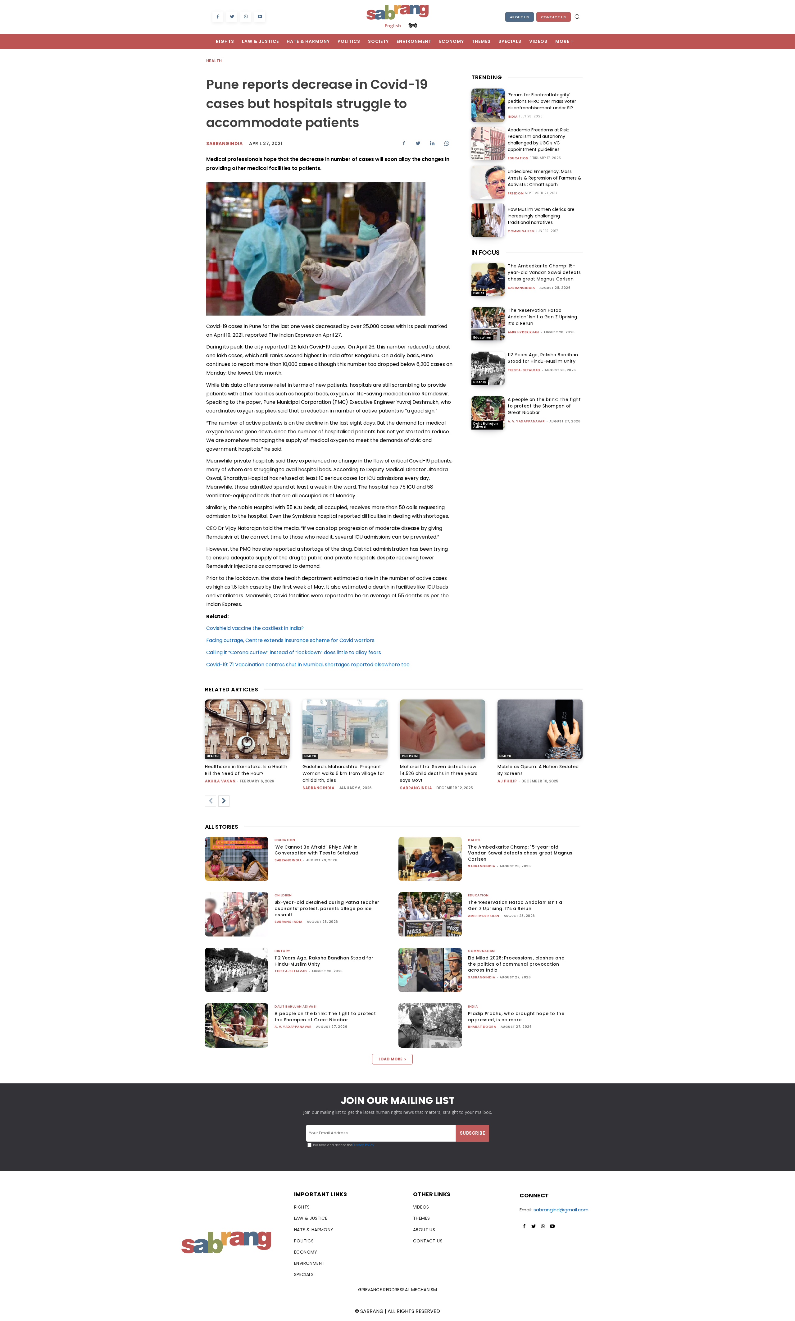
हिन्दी (413, 25)
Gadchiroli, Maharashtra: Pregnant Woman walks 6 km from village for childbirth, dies (343, 773)
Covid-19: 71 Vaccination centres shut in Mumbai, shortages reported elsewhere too (308, 664)
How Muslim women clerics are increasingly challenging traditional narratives (541, 215)
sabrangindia (521, 287)
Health (214, 60)
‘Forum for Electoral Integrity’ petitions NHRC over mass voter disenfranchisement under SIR (542, 101)
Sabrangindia (224, 143)
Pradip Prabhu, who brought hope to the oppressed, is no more (516, 1016)
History (479, 382)
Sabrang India (288, 921)
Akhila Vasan (220, 781)
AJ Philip (507, 781)
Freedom (516, 193)
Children (410, 756)
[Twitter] (231, 16)
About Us (519, 17)
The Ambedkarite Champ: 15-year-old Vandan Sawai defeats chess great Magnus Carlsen (544, 272)
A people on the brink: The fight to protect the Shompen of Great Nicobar (544, 406)
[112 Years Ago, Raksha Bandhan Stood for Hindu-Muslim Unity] (488, 368)
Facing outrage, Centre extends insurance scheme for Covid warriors (290, 640)
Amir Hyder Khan (523, 332)
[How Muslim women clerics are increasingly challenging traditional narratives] (488, 220)
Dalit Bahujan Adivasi (485, 425)
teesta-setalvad (524, 370)
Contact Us (553, 17)
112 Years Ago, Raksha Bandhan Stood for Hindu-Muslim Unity (543, 358)
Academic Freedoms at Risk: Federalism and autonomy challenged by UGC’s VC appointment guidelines (538, 140)
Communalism (521, 231)
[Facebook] (217, 16)
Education (518, 158)
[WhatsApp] (245, 16)
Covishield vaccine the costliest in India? (255, 628)
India (513, 116)
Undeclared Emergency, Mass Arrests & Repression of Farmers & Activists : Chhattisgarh (544, 178)
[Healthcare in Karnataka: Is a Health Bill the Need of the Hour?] (247, 729)
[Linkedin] (432, 143)
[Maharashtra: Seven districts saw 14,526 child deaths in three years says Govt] (442, 729)
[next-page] (223, 801)
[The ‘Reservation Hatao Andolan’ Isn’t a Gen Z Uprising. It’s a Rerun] (488, 323)
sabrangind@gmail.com (561, 1209)
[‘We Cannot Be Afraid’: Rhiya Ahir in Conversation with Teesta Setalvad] (236, 859)
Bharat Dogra (482, 1026)
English (393, 25)
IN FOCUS (485, 252)
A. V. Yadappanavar (526, 421)
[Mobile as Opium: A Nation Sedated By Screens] (540, 729)
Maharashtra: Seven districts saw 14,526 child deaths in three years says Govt (438, 773)
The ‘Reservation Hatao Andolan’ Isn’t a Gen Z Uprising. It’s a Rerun (543, 316)
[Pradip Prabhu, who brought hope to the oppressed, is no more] (430, 1025)
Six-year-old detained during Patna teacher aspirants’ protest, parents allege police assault (327, 908)
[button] (577, 16)
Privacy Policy (363, 1145)
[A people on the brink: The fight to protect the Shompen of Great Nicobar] (488, 413)
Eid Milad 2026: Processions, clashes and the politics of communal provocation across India (516, 964)
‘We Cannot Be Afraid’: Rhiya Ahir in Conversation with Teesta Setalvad (316, 850)
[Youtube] (259, 16)
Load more (390, 1059)
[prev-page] (210, 801)
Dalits (478, 293)
